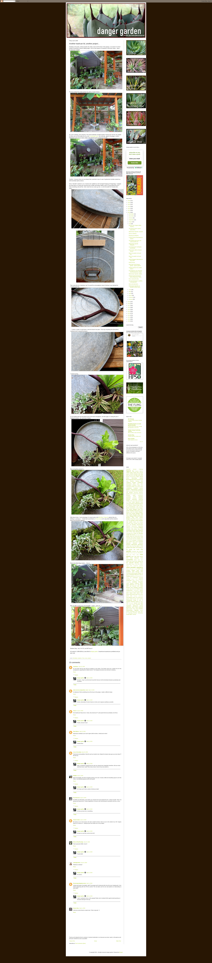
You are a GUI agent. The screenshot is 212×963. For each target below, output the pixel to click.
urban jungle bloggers (130, 604)
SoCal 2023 (140, 594)
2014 (129, 311)
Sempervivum (129, 590)
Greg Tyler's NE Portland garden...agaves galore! (135, 265)
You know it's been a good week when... (135, 229)
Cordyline (136, 488)
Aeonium (128, 469)
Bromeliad (75, 658)
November (131, 216)
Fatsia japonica (136, 502)
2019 (129, 301)
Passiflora (128, 571)
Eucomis (128, 499)
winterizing (130, 612)
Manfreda (141, 543)
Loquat (136, 541)
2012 (129, 315)
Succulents (129, 597)
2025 (129, 202)
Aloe (133, 471)
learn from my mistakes (135, 538)
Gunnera (128, 526)
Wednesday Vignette (132, 610)
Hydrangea (128, 533)
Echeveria (141, 493)
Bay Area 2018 (132, 475)
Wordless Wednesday (138, 612)
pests (133, 571)
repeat (127, 583)
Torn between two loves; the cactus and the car (135, 241)
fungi (137, 506)
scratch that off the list (131, 588)
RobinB (75, 775)
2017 (129, 305)
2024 (129, 204)
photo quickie (134, 573)
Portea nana (98, 519)
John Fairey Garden (139, 534)
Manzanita (134, 544)
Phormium (128, 573)
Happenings (140, 526)
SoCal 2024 (129, 595)
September (131, 219)
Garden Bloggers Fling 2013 (132, 510)
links (127, 541)
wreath (127, 614)
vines (137, 608)
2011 (129, 317)
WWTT (131, 614)
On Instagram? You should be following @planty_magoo (135, 271)
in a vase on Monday (137, 533)
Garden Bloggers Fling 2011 (136, 509)
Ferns (83, 658)
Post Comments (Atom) (80, 943)
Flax (127, 505)
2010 (129, 319)
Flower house (132, 262)
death (130, 490)
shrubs (141, 590)
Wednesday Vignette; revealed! (136, 231)
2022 (129, 208)
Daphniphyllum (134, 489)
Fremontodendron (131, 506)
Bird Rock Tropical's (103, 517)
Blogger (121, 952)
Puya (133, 580)
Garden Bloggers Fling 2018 (136, 514)
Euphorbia (134, 499)
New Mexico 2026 (134, 554)
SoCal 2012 (137, 591)
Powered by (130, 167)
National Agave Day (134, 552)
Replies (76, 675)
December (131, 214)
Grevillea (134, 524)
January (131, 299)
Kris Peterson (76, 797)
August (130, 221)
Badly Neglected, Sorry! (133, 439)
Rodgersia (137, 583)
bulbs (127, 481)
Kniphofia (128, 538)
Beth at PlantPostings (78, 842)
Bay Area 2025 (139, 475)
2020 (129, 212)
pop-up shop (134, 579)
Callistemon (140, 482)
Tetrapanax (129, 600)
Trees (136, 601)
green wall (128, 524)
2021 (129, 210)
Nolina (141, 556)
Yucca (134, 614)
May (130, 291)
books (141, 478)
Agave (128, 471)
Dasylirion (140, 489)
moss (86, 658)
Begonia (128, 476)
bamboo (132, 473)
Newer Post (72, 941)
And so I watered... (133, 233)
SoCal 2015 (133, 593)
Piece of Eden (131, 438)
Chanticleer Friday (136, 485)
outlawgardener (76, 862)
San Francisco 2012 (134, 586)
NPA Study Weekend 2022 (134, 558)
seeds (141, 588)
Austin (131, 472)
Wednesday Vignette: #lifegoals (133, 244)
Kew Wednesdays (136, 536)
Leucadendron (140, 540)
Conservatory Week (139, 486)
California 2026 (139, 481)
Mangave (128, 544)
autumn (127, 473)
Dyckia (127, 493)
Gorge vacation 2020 (135, 523)
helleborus (128, 527)
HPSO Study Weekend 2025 (136, 531)
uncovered (131, 603)
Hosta (141, 529)
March (130, 295)
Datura (127, 490)
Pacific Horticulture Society (131, 568)
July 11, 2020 (89, 678)
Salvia (136, 584)
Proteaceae (129, 580)
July (130, 223)
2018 (129, 303)
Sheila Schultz (76, 819)
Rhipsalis (132, 583)
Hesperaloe (135, 527)
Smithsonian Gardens (130, 591)
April (130, 293)
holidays (141, 527)
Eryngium (141, 498)
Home (95, 941)
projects (89, 658)
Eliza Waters (76, 731)
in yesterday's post (93, 136)
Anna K (75, 710)
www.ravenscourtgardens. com (80, 690)
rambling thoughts (137, 582)
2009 (129, 321)
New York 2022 (135, 556)
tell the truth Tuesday (138, 598)
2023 (129, 206)
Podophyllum (135, 577)
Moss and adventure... (134, 284)
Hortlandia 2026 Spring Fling (133, 529)
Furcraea (141, 506)
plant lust (132, 576)
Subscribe (134, 163)
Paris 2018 (140, 570)
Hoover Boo (76, 908)
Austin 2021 (136, 472)
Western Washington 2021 (131, 611)
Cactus (132, 481)
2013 (129, 313)
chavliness (75, 666)
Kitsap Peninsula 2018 (138, 537)
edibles (134, 495)
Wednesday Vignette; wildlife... (136, 273)
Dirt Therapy (131, 419)
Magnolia (128, 543)
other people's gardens (134, 567)
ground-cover (140, 524)
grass (142, 523)
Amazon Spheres (139, 471)
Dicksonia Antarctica (138, 492)
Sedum (138, 588)
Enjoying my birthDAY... (134, 235)
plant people (136, 576)
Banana (136, 473)
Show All (141, 441)
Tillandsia (133, 601)
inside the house (130, 534)
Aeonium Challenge (138, 469)
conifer (132, 486)
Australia (141, 472)
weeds (141, 610)
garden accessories (130, 507)
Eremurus (135, 497)
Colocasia (128, 486)
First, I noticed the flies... (134, 279)
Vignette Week (132, 608)
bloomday (134, 478)
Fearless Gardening (135, 503)
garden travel (132, 522)
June (130, 289)
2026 (129, 200)
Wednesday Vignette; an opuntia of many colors (134, 286)
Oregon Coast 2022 (135, 564)
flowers (130, 505)
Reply (74, 672)
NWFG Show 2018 (130, 561)
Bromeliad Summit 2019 (137, 479)
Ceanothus (128, 485)
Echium (128, 495)
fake (131, 500)
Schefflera (140, 587)
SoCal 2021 (135, 594)
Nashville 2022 (135, 551)
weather (141, 608)
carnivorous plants (131, 483)
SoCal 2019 (129, 594)
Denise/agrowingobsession (79, 883)
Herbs (132, 527)
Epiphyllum (141, 496)
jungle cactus (129, 536)
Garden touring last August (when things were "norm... (135, 276)
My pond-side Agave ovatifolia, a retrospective (136, 281)
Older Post (118, 941)
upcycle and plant (138, 603)
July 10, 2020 (82, 666)
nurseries (129, 560)
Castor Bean (140, 483)
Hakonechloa (134, 526)
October (131, 218)
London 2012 (132, 541)
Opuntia (137, 562)
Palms (133, 570)
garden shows (135, 520)
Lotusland (140, 541)
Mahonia (135, 543)
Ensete (134, 496)
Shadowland (136, 590)
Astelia (127, 472)
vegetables (128, 605)
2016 (129, 307)
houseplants (129, 530)
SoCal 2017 (140, 593)
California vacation (131, 482)
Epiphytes (128, 498)
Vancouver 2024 (139, 604)
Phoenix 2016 (139, 571)
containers (79, 658)
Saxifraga (135, 587)
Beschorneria (133, 476)
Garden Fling (131, 435)
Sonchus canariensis (138, 595)
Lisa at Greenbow (77, 752)
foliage (134, 505)
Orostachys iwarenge (138, 565)
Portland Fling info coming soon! (134, 436)
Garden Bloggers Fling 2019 (132, 516)
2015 (129, 309)
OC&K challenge (137, 561)
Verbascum (135, 605)
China (142, 485)
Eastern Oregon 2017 (134, 493)
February (131, 297)
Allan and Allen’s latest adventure (134, 432)
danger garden (94, 651)
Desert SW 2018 (135, 490)
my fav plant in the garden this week (134, 546)
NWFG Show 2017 (138, 559)
